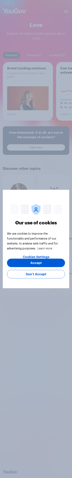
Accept (36, 263)
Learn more (44, 248)
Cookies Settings (36, 257)
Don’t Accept (36, 274)
